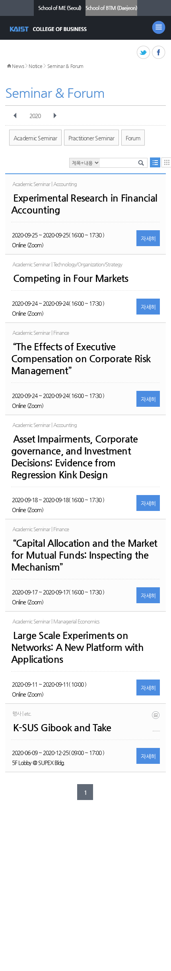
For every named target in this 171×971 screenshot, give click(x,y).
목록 (155, 162)
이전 (15, 116)
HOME (9, 66)
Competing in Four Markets (70, 278)
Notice (35, 66)
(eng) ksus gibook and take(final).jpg (156, 721)
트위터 (144, 53)
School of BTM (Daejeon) (111, 8)
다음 (55, 116)
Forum (133, 138)
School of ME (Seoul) (59, 8)
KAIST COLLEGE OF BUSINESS (49, 29)
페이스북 (159, 53)
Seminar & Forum (65, 66)
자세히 (148, 238)
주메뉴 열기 (159, 27)
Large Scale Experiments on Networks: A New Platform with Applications (77, 647)
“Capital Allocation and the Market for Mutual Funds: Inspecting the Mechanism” (84, 555)
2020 (35, 116)
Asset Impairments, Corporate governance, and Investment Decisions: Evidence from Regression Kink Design (74, 456)
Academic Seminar (35, 138)
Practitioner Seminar (91, 138)
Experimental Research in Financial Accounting (84, 204)
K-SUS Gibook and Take (62, 727)
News (18, 66)
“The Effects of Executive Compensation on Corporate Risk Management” (80, 358)
